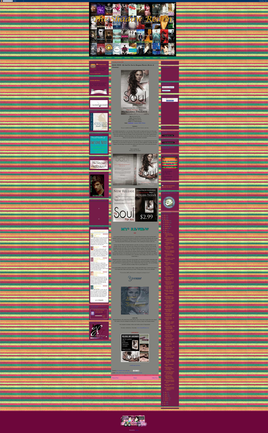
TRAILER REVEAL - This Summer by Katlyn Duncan (169, 310)
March (166, 396)
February (167, 398)
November (167, 222)
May (166, 392)
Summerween (96, 246)
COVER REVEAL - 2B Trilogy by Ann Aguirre (169, 319)
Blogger (136, 430)
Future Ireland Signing (138, 57)
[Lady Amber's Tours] (96, 327)
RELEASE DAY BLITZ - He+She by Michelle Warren (169, 381)
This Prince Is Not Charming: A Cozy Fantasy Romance (99, 273)
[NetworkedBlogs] (170, 98)
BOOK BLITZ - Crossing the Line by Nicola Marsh (169, 259)
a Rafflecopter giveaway (135, 365)
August (166, 228)
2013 (165, 402)
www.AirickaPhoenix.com (143, 327)
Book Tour (121, 372)
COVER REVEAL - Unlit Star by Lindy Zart (168, 255)
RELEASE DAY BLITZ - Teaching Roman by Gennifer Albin (169, 239)
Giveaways (148, 57)
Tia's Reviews (109, 57)
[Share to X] (137, 370)
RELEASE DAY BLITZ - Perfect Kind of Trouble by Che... (169, 302)
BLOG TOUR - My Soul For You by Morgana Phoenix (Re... (169, 331)
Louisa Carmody (96, 236)
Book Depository (163, 57)
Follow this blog (170, 100)
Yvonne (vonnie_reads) (99, 312)
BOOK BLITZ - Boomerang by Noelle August (169, 263)
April (166, 394)
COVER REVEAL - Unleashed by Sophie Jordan (169, 243)
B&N (140, 123)
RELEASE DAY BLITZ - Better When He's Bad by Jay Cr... (169, 306)
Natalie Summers (96, 288)
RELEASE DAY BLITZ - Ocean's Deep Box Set (169, 357)
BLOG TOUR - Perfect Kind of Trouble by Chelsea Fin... (169, 279)
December (167, 220)
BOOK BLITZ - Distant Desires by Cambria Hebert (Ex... (169, 323)
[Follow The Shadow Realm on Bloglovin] (168, 88)
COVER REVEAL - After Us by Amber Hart (168, 235)
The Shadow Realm (102, 64)
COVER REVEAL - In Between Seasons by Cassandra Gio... (169, 283)
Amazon (136, 123)
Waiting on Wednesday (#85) (169, 365)
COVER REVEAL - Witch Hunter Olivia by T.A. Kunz (169, 368)
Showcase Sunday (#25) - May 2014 (169, 385)
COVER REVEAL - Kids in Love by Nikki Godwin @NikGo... (169, 327)
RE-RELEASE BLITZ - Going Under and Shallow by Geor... (169, 287)
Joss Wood (95, 247)
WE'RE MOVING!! (95, 80)
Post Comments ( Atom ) (137, 383)
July (166, 230)
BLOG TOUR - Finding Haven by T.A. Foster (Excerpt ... (169, 361)
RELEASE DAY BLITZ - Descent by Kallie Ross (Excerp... (169, 340)
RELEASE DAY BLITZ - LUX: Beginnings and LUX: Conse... (169, 373)
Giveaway (131, 372)
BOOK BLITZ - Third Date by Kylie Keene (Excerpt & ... (169, 248)
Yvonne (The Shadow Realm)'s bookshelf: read (99, 231)
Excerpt (127, 372)
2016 (165, 215)
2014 (165, 219)
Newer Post (115, 378)
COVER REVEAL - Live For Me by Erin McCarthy (169, 344)
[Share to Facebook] (138, 370)
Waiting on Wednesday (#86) (169, 294)
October (166, 224)
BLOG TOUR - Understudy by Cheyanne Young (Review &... (168, 268)
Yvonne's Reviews (99, 57)
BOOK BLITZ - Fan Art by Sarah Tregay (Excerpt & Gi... (169, 314)
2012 (165, 404)
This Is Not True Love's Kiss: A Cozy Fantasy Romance (99, 259)
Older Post (155, 378)
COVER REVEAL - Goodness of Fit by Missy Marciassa (168, 336)
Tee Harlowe (96, 261)
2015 (165, 217)
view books (105, 318)
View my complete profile (95, 73)
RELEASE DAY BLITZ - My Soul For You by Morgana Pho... (169, 353)
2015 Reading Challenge (98, 310)
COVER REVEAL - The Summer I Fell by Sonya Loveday (169, 348)
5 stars (117, 372)
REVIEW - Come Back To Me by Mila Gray (169, 291)
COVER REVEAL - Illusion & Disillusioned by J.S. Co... (169, 273)
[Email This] (133, 370)
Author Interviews (118, 57)
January (166, 399)
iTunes (143, 123)
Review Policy (127, 57)
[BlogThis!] (135, 370)
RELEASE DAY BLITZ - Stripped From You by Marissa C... (169, 389)
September (167, 226)
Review (136, 372)
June (166, 232)
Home (92, 57)
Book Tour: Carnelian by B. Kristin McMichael (169, 251)
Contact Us (155, 57)
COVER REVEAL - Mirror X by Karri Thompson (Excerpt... (169, 377)
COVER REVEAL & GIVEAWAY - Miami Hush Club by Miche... (169, 297)
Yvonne (140, 372)
